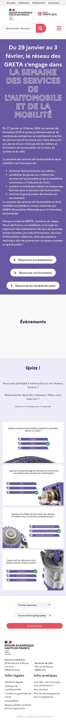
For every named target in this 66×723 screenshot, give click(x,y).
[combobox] (19, 28)
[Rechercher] (41, 28)
